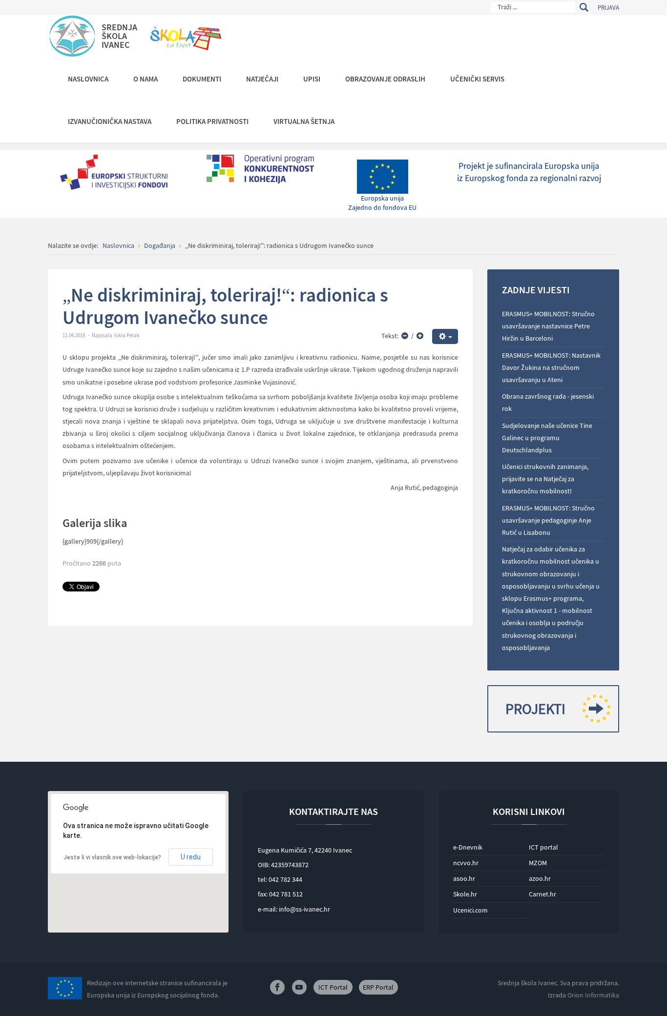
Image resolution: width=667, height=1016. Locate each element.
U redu (191, 857)
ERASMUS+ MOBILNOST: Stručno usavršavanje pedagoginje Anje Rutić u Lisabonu (548, 520)
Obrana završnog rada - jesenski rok (548, 402)
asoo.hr (464, 878)
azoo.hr (540, 878)
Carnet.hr (542, 894)
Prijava (608, 7)
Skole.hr (465, 894)
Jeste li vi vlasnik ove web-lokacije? (112, 857)
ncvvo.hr (466, 862)
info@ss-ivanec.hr (304, 909)
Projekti (535, 708)
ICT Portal (333, 987)
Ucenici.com (470, 910)
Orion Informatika (593, 995)
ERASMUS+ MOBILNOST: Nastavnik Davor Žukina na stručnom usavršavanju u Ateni (551, 367)
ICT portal (543, 847)
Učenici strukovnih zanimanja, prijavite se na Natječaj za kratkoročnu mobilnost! (545, 478)
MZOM (538, 862)
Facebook (277, 987)
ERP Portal (378, 987)
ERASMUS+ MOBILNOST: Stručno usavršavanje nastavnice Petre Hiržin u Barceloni (548, 326)
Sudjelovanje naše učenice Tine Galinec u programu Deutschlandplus (547, 437)
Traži (584, 7)
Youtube (299, 987)
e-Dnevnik (467, 847)
